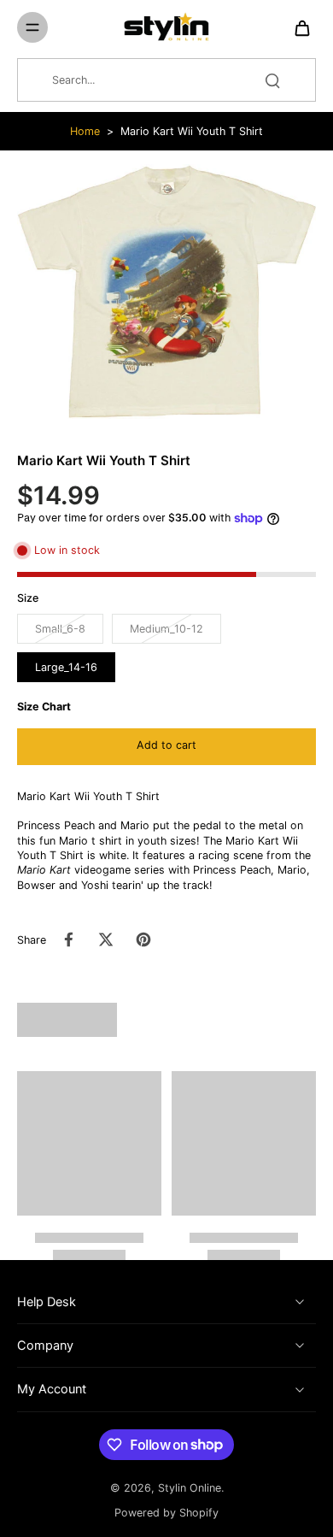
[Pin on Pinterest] (143, 939)
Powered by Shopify (166, 1512)
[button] (166, 746)
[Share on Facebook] (68, 939)
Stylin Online (189, 1487)
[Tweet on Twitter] (106, 939)
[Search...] (272, 80)
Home (85, 131)
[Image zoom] (166, 291)
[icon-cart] (297, 27)
